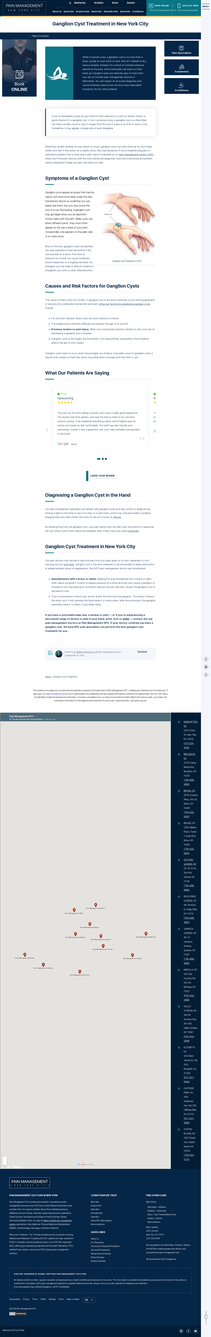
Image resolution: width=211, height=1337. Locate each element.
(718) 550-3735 (189, 1157)
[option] (91, 1300)
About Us (57, 11)
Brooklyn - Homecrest (157, 1211)
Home (48, 676)
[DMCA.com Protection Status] (18, 1314)
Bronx (115, 3)
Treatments (182, 71)
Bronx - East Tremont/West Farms (162, 1214)
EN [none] (86, 1299)
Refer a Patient (73, 1299)
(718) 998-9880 (189, 887)
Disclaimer (142, 651)
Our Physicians (97, 1242)
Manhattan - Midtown (157, 1207)
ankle (126, 618)
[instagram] (206, 667)
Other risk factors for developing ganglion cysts (124, 304)
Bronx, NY (189, 790)
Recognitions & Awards (101, 1253)
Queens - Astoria (155, 1218)
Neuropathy (106, 1220)
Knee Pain (125, 11)
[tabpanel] (100, 418)
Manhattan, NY (191, 723)
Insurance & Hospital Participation (105, 1246)
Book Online (162, 5)
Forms (61, 1299)
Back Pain (69, 11)
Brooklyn (98, 3)
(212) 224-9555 (190, 5)
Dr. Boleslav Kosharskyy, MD (86, 652)
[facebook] (206, 659)
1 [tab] (98, 459)
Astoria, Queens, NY (190, 861)
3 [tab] (106, 459)
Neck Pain (97, 11)
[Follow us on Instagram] (181, 1331)
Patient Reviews (97, 1257)
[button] (89, 1300)
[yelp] (206, 674)
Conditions (138, 11)
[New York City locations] (71, 3)
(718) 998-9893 (189, 920)
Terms (35, 1299)
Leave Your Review (102, 475)
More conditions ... (98, 1224)
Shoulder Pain (111, 11)
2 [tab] (103, 459)
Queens (131, 3)
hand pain (133, 530)
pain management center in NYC (136, 154)
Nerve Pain (95, 1220)
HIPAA (43, 1299)
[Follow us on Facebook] (188, 1331)
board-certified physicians (57, 694)
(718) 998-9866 (189, 961)
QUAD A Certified (98, 1261)
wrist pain (69, 564)
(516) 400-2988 (189, 997)
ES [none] (92, 1299)
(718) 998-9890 (189, 782)
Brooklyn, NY (189, 756)
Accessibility (14, 1299)
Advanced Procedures (100, 1250)
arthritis (117, 517)
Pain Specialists (181, 52)
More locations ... (155, 1222)
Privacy (26, 1299)
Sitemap (52, 1299)
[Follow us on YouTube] (196, 1331)
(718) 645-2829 (189, 814)
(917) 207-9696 (189, 1079)
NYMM (21, 1330)
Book (19, 87)
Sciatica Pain (82, 11)
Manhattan (80, 3)
